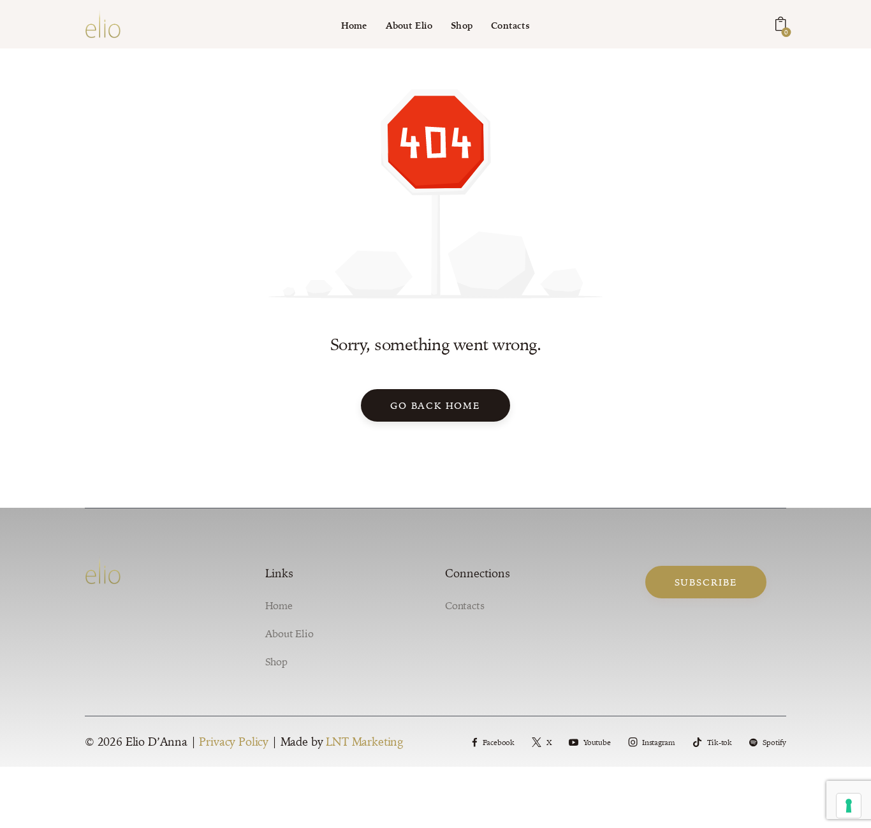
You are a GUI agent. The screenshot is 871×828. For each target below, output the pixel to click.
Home (279, 605)
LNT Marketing (364, 741)
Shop (276, 661)
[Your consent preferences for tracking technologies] (849, 806)
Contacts (465, 605)
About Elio (289, 633)
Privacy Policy (233, 741)
